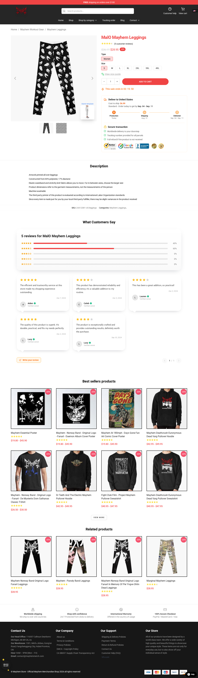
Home (14, 29)
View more (99, 517)
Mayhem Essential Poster (24, 433)
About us (61, 637)
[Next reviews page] (178, 360)
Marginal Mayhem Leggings (161, 580)
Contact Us (107, 649)
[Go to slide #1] (46, 128)
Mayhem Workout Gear (32, 29)
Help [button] (193, 674)
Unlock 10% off (5, 665)
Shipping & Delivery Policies (114, 637)
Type (103, 54)
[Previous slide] (15, 78)
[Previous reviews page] (164, 360)
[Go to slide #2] (61, 128)
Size (103, 63)
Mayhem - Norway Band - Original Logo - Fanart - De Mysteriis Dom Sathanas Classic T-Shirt (31, 498)
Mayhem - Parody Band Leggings (73, 580)
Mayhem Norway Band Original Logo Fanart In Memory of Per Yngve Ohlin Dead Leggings (120, 584)
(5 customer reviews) (123, 44)
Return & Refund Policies (113, 645)
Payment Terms (109, 641)
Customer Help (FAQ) (111, 653)
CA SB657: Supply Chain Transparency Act (76, 653)
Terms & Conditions (65, 641)
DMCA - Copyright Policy (67, 649)
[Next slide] (92, 78)
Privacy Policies (64, 645)
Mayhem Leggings (56, 29)
